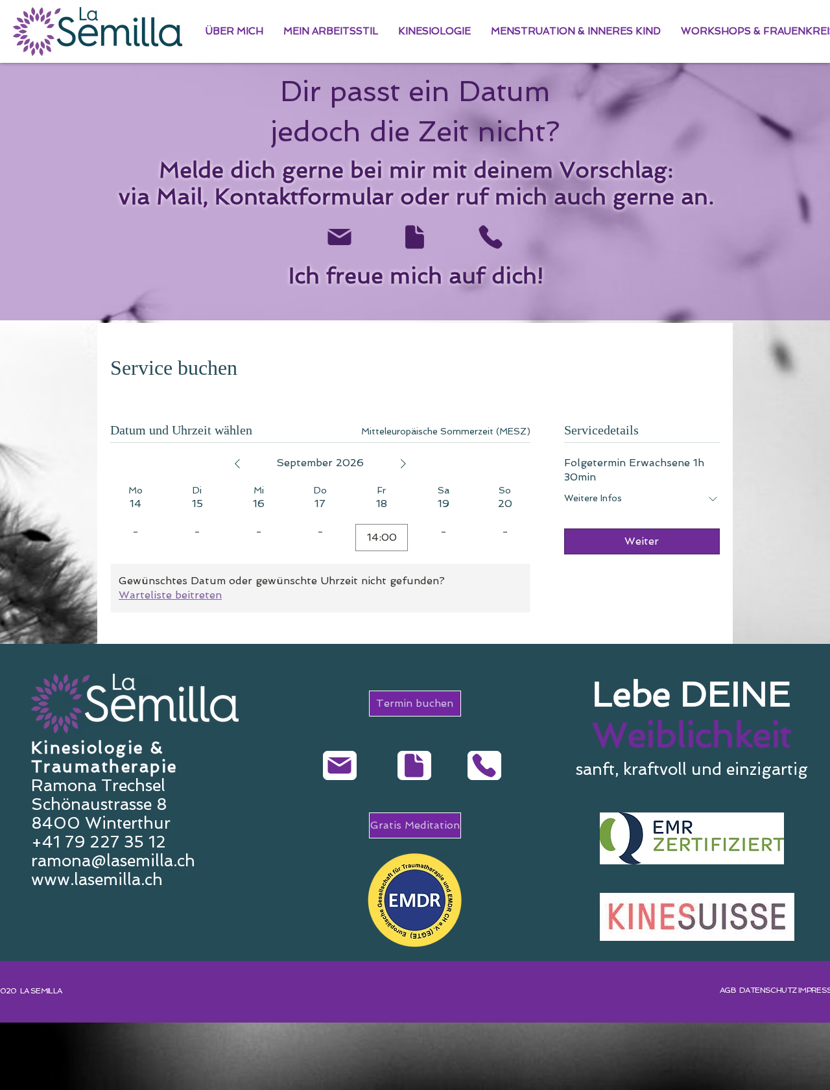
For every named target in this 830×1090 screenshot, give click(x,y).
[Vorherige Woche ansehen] (237, 463)
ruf (472, 196)
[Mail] (339, 237)
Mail (179, 196)
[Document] (414, 237)
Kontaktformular (304, 196)
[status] (445, 431)
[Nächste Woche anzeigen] (403, 463)
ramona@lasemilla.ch (113, 860)
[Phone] (490, 237)
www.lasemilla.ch (97, 879)
